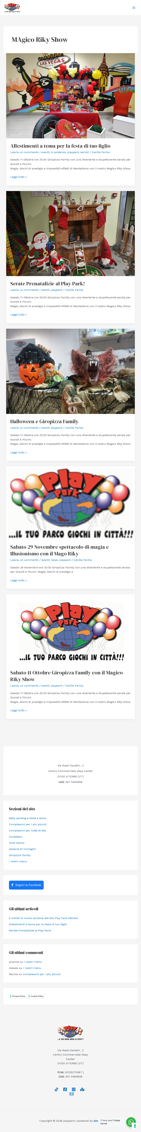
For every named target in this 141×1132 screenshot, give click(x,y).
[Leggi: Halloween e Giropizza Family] (70, 371)
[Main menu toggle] (134, 7)
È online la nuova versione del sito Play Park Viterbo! (43, 918)
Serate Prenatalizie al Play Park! (47, 283)
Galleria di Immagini (22, 849)
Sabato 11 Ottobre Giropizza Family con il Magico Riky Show (66, 676)
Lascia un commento (24, 152)
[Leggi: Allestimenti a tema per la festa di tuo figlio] (70, 95)
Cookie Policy (37, 996)
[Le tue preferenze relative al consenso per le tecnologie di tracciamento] (135, 1126)
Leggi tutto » (18, 176)
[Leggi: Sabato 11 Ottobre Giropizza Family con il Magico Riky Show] (70, 629)
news (54, 560)
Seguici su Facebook (28, 885)
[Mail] (72, 1094)
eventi (45, 152)
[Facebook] (65, 1089)
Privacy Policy (18, 996)
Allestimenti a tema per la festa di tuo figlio (60, 145)
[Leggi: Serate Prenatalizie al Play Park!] (70, 233)
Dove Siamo (16, 842)
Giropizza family (19, 855)
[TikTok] (56, 1089)
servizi (84, 152)
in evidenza (58, 152)
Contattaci (15, 836)
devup (98, 1120)
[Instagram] (74, 1089)
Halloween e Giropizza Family (44, 421)
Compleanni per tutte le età (27, 830)
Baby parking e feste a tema (27, 818)
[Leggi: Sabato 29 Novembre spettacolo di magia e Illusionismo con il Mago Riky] (70, 502)
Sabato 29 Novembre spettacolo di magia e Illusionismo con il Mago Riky (59, 550)
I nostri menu (18, 861)
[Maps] (82, 1089)
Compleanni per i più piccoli (27, 824)
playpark (73, 152)
